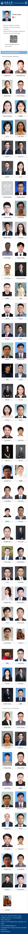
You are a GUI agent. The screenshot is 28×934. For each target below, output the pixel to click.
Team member (8, 46)
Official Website (5, 931)
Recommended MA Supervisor (12, 44)
